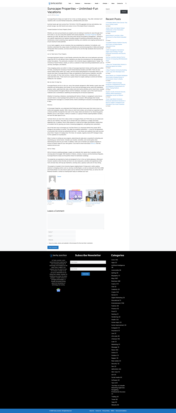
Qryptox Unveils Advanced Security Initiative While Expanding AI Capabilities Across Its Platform (115, 93)
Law (112, 333)
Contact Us (120, 3)
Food (113, 311)
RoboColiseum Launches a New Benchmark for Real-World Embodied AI (116, 37)
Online (113, 352)
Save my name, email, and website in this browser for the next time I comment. (71, 243)
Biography (114, 275)
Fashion (114, 306)
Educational (115, 300)
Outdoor (114, 355)
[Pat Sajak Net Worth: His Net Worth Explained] (56, 194)
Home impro (87, 3)
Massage (114, 347)
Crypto (113, 292)
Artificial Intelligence (118, 265)
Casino (113, 284)
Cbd (112, 286)
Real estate (115, 361)
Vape (113, 402)
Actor (113, 260)
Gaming (113, 314)
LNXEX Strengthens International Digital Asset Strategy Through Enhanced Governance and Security (116, 51)
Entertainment (116, 303)
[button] (126, 3)
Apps (113, 262)
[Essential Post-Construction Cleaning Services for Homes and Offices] (95, 195)
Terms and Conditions (121, 410)
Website (114, 405)
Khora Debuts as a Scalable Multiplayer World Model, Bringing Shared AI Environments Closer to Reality (117, 77)
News (113, 3)
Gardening (114, 317)
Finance (114, 308)
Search (108, 9)
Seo (112, 366)
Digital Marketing (116, 297)
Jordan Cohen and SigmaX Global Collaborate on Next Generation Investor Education (115, 29)
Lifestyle (105, 3)
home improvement (117, 325)
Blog (112, 278)
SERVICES (114, 369)
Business (77, 3)
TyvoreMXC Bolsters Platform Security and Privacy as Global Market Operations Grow (116, 44)
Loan (113, 341)
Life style (114, 336)
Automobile (115, 270)
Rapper (113, 358)
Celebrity (114, 289)
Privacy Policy (106, 410)
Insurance (114, 330)
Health (96, 3)
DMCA (112, 410)
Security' (114, 363)
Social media (115, 377)
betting (113, 273)
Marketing (114, 344)
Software (114, 380)
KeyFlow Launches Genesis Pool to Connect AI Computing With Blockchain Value (116, 59)
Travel (113, 399)
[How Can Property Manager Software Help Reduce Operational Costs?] (75, 194)
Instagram (114, 328)
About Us (92, 410)
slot (112, 374)
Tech (70, 3)
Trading (113, 396)
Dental (113, 295)
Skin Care (114, 372)
